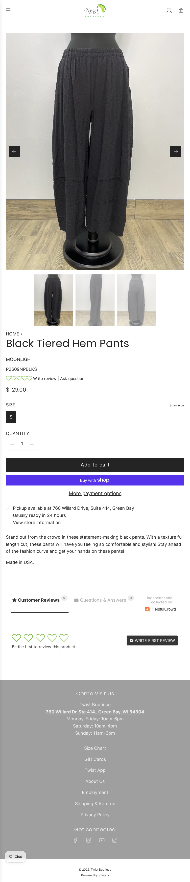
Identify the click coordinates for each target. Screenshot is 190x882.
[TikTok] (115, 840)
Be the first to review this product (43, 646)
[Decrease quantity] (12, 444)
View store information (37, 522)
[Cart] (181, 10)
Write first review (154, 640)
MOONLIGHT (19, 359)
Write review (44, 378)
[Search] (169, 10)
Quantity (17, 433)
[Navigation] (8, 10)
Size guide (176, 405)
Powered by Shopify (95, 875)
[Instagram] (89, 840)
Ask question (72, 378)
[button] (14, 151)
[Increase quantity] (32, 444)
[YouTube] (102, 840)
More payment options (95, 493)
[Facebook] (75, 840)
